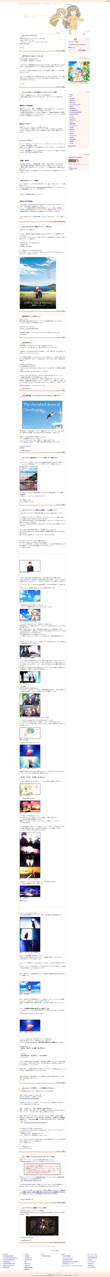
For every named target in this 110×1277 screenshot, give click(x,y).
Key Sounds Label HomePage (10, 1257)
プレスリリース (73, 135)
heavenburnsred (42, 187)
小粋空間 (71, 169)
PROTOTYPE (6, 1267)
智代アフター (72, 102)
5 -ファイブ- (72, 131)
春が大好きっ (91, 1263)
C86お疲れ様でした (27, 342)
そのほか (63, 1202)
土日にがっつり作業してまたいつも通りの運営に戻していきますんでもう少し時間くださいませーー (42, 1192)
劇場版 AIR (27, 1269)
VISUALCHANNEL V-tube (9, 1263)
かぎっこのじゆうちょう (68, 1257)
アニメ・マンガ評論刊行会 (41, 462)
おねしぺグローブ (66, 1265)
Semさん (26, 441)
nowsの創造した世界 (67, 1259)
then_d (37, 1091)
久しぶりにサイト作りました (29, 35)
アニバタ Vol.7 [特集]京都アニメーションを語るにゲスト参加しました (40, 457)
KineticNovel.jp (6, 1261)
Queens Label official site (8, 1259)
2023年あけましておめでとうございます (32, 56)
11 (51, 1246)
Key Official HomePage (8, 1255)
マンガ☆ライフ (91, 1261)
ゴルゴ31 (90, 1259)
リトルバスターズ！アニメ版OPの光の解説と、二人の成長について (39, 510)
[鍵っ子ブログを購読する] (107, 1)
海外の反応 (72, 129)
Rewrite (71, 106)
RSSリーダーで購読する (77, 157)
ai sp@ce (72, 133)
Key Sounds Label (74, 110)
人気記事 (71, 137)
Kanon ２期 (27, 1265)
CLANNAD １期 (28, 1257)
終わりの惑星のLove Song (27, 165)
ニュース (71, 116)
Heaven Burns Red (61, 221)
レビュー (71, 121)
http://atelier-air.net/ (33, 328)
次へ (54, 1246)
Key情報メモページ (67, 1263)
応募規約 (29, 194)
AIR (70, 96)
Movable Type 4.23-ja (73, 168)
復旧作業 (39, 1177)
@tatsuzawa (52, 492)
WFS (49, 130)
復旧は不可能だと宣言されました (32, 1180)
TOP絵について (71, 47)
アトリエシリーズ (61, 1242)
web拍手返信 (72, 139)
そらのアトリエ (24, 328)
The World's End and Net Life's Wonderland (35, 1122)
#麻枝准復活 (25, 189)
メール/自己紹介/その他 (73, 44)
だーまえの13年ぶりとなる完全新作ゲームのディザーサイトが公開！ (39, 92)
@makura (22, 494)
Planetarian (72, 100)
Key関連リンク (82, 44)
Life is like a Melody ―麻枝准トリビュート (36, 233)
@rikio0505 (37, 492)
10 (49, 1246)
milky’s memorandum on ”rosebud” (70, 1261)
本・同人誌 (72, 117)
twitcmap (22, 447)
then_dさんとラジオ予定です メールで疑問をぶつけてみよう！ (39, 1088)
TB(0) (63, 50)
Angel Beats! (72, 108)
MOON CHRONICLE (92, 1257)
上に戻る (56, 1250)
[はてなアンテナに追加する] (108, 1)
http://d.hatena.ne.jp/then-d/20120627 (29, 1098)
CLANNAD (72, 98)
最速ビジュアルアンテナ (8, 1265)
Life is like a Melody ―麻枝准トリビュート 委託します (37, 226)
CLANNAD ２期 (28, 1259)
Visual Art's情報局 (66, 1255)
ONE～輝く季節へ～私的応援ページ (77, 1265)
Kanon (71, 94)
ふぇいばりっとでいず (93, 1255)
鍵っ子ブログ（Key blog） (57, 1274)
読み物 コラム (73, 119)
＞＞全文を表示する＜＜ (26, 388)
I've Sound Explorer (26, 1161)
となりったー (71, 41)
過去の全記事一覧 (72, 145)
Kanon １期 (27, 1263)
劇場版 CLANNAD (29, 1267)
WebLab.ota (90, 1265)
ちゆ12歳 (72, 127)
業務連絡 (71, 141)
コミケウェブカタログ (25, 446)
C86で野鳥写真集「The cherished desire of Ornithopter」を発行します (41, 395)
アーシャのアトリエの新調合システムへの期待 (34, 1207)
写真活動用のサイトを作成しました (31, 316)
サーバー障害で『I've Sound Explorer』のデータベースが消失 (38, 1156)
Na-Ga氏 (27, 150)
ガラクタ (77, 41)
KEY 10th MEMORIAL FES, (75, 112)
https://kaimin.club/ (24, 43)
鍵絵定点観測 (72, 123)
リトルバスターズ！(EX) (75, 104)
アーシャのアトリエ (37, 1212)
